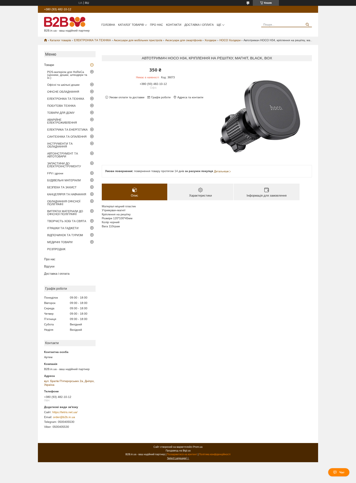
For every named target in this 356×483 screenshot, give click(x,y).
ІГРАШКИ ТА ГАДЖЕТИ (62, 228)
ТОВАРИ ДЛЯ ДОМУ (61, 112)
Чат (341, 472)
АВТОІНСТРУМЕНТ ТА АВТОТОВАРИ (62, 155)
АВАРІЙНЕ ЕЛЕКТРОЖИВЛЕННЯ (62, 121)
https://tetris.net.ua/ (64, 412)
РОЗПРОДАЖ (56, 249)
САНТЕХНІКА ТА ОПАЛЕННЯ (67, 136)
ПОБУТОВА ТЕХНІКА (61, 105)
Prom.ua (198, 446)
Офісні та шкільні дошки (63, 84)
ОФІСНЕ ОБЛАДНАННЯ (63, 91)
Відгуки (49, 266)
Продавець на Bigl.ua (178, 450)
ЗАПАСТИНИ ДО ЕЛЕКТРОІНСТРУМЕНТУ (64, 165)
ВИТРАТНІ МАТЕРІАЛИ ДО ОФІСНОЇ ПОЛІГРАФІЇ (65, 213)
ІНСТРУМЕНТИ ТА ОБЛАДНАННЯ (60, 145)
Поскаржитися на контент (182, 454)
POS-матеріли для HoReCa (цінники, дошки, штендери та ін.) (67, 74)
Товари (49, 65)
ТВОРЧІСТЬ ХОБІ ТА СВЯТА (66, 221)
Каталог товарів (131, 24)
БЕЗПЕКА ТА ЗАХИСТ (62, 187)
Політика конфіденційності (215, 454)
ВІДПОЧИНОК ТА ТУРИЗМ (65, 235)
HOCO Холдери (230, 40)
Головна (108, 24)
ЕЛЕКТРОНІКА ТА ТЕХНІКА (92, 40)
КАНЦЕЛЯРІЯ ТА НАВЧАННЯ (66, 194)
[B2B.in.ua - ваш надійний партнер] (64, 21)
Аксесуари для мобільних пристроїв (138, 40)
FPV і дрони (55, 173)
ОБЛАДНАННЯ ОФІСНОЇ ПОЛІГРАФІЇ (63, 203)
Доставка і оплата (199, 24)
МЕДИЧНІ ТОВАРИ (60, 242)
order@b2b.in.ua (64, 417)
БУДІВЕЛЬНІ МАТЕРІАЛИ (64, 180)
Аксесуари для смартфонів (183, 40)
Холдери (210, 40)
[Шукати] (307, 24)
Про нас (156, 24)
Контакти (173, 24)
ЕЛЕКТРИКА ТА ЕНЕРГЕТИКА (67, 129)
